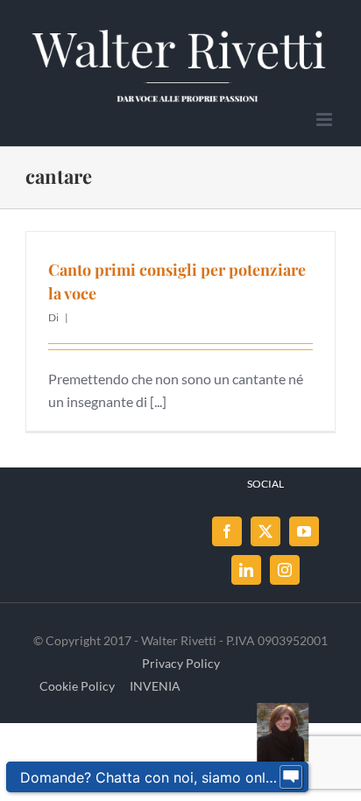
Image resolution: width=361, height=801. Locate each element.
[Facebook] (227, 531)
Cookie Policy (77, 685)
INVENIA (155, 685)
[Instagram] (285, 570)
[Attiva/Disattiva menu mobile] (325, 119)
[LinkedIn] (246, 570)
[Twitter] (265, 531)
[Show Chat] (291, 777)
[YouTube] (304, 531)
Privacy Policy (181, 663)
